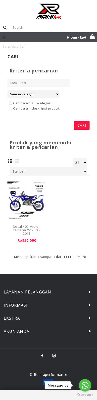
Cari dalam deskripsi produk (36, 108)
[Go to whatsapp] (85, 385)
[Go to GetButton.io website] (85, 395)
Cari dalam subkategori (32, 103)
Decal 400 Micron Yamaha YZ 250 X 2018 (27, 230)
